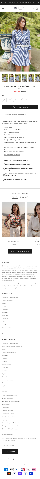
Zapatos (4, 374)
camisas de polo (6, 364)
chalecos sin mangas (7, 380)
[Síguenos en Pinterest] (14, 459)
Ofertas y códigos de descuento (11, 429)
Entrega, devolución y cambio (10, 426)
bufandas (4, 331)
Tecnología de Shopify (25, 465)
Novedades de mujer (20, 251)
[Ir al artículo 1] (5, 78)
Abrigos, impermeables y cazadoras (12, 346)
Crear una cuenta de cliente (9, 395)
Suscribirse (10, 451)
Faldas (4, 321)
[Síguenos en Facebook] (3, 459)
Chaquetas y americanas (9, 352)
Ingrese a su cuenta (7, 398)
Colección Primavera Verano (10, 297)
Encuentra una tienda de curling (11, 401)
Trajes (4, 349)
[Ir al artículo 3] (18, 78)
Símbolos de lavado (7, 410)
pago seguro (5, 420)
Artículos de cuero (7, 334)
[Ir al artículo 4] (24, 78)
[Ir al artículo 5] (31, 78)
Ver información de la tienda (12, 154)
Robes (4, 303)
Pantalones (5, 312)
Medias (4, 386)
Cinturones (5, 318)
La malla (4, 325)
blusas (4, 306)
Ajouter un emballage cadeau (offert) (15, 114)
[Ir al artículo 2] (11, 78)
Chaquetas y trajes (7, 300)
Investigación (6, 404)
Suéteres (4, 361)
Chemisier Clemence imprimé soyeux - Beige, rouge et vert (14, 240)
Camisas (4, 358)
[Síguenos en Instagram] (8, 459)
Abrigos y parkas (6, 328)
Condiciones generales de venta (11, 423)
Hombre (24, 197)
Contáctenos (5, 407)
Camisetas (5, 309)
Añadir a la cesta (20, 107)
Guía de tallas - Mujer (8, 413)
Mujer (15, 197)
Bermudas (5, 315)
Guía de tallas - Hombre (8, 417)
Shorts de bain (6, 370)
